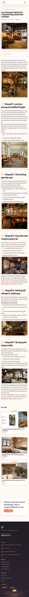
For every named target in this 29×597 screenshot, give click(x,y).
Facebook (5, 587)
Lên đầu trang (14, 595)
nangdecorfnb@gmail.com (10, 551)
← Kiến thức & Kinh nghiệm (8, 9)
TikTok (12, 587)
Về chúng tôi (4, 575)
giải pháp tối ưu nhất (9, 282)
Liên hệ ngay (8, 511)
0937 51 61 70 (6, 535)
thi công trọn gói (13, 242)
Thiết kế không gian (5, 564)
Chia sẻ (18, 19)
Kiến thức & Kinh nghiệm (6, 578)
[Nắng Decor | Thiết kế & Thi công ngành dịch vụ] (4, 2)
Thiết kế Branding (5, 566)
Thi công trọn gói (5, 569)
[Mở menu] (25, 2)
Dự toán (3, 580)
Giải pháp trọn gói (5, 562)
